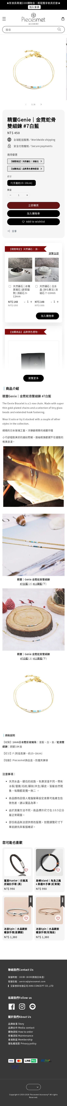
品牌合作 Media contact (21, 1027)
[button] (4, 18)
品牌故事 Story (16, 1023)
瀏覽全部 (54, 253)
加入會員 (34, 7)
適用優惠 (12, 154)
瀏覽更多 (33, 378)
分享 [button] (14, 231)
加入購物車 (33, 213)
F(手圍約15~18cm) (21, 183)
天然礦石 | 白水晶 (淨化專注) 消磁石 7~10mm (49, 289)
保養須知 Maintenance (20, 1035)
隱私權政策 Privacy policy (22, 1043)
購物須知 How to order (20, 1031)
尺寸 (9, 176)
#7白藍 (24, 583)
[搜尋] (59, 29)
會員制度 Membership (20, 1039)
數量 (9, 189)
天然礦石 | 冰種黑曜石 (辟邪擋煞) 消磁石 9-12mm (21, 291)
